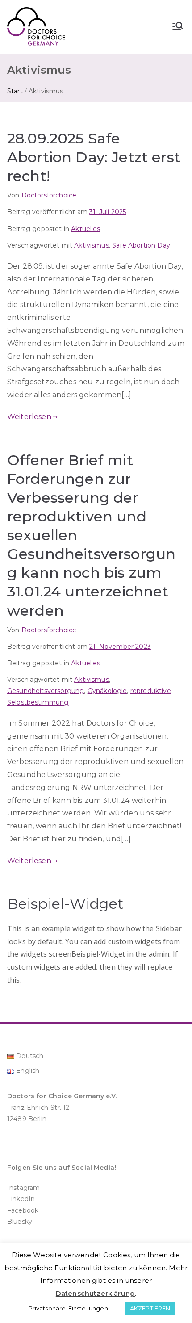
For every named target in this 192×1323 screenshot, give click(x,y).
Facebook (22, 1210)
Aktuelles (85, 229)
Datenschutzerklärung (95, 1293)
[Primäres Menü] (178, 27)
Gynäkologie (107, 691)
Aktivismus (91, 245)
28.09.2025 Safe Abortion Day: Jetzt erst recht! (93, 157)
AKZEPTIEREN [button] (150, 1308)
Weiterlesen (29, 416)
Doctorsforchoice (49, 195)
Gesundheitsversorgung (45, 691)
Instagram (23, 1188)
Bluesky (19, 1222)
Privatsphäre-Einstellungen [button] (68, 1308)
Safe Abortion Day (141, 245)
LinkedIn (21, 1199)
